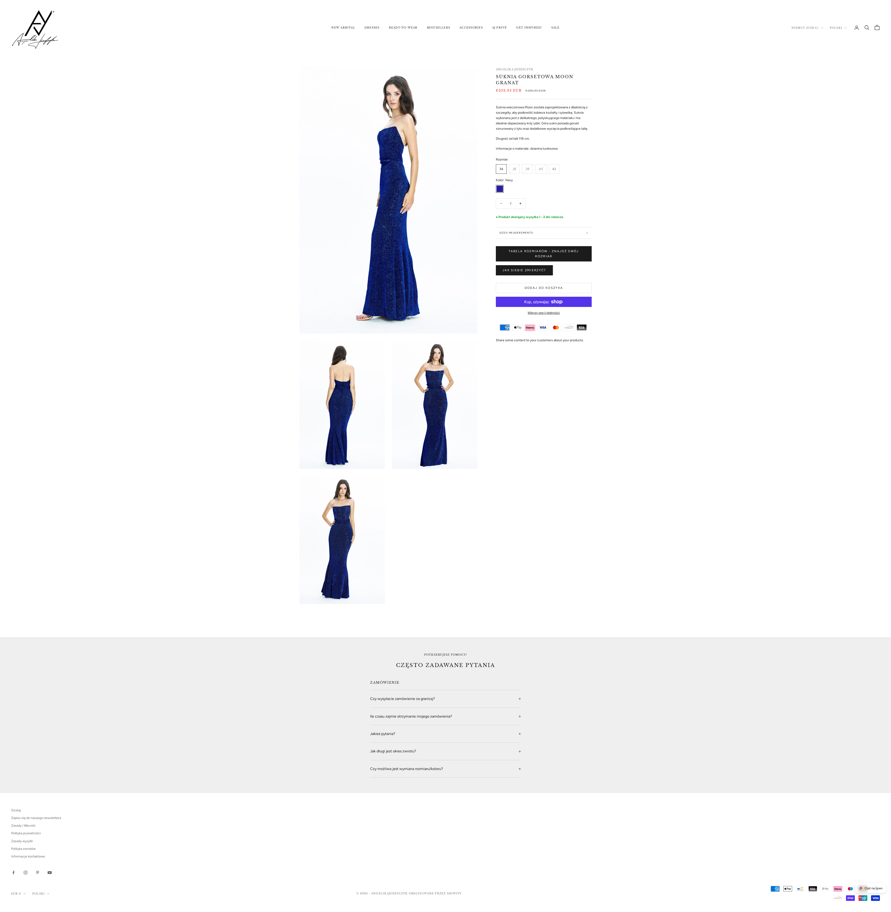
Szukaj (16, 810)
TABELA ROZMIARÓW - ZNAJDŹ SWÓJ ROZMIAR (544, 253)
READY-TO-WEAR (403, 27)
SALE (555, 27)
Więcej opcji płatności (544, 313)
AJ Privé (499, 27)
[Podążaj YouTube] (49, 872)
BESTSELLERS (438, 27)
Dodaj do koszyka (544, 288)
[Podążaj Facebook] (13, 872)
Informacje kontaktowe (28, 856)
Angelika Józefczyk (514, 69)
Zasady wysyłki (22, 841)
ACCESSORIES (471, 27)
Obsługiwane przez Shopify (435, 893)
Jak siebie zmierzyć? (524, 270)
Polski (836, 27)
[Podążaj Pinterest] (37, 872)
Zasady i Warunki (23, 826)
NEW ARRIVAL (343, 27)
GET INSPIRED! (529, 27)
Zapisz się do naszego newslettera (36, 818)
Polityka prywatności (26, 833)
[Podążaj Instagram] (25, 872)
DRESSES (372, 27)
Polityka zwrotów (23, 849)
